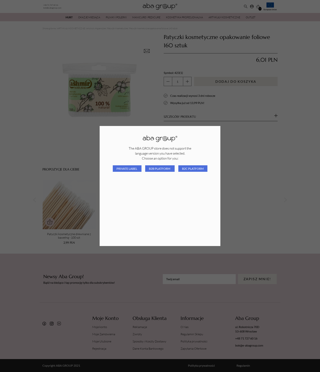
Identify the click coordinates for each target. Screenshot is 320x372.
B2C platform (193, 168)
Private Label (127, 168)
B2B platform (160, 168)
